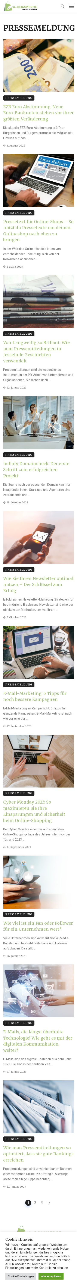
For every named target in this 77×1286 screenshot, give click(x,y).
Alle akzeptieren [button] (51, 1276)
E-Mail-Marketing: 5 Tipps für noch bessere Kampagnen (35, 696)
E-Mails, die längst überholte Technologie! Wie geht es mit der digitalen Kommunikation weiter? (37, 1041)
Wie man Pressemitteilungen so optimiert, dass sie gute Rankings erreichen (38, 1154)
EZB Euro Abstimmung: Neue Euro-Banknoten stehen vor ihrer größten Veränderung (38, 113)
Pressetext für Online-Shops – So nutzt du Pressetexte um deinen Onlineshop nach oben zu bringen (38, 231)
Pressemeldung (18, 97)
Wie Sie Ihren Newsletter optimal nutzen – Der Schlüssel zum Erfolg (38, 584)
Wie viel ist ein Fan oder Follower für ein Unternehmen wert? (38, 926)
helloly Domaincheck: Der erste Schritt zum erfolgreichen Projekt (36, 469)
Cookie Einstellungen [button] (21, 1276)
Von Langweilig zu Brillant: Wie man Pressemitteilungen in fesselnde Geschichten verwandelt (36, 351)
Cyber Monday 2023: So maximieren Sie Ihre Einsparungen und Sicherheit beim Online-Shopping (34, 811)
